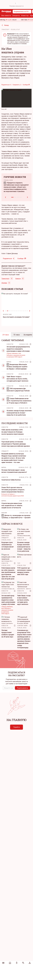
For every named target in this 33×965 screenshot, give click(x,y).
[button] (8, 688)
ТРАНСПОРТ (5, 29)
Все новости (6, 15)
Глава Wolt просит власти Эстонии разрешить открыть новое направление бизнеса (12, 489)
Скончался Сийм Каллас (11, 480)
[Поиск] (23, 963)
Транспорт (5, 278)
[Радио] (16, 963)
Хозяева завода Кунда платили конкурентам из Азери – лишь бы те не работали (19, 413)
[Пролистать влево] (3, 311)
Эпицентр (16, 15)
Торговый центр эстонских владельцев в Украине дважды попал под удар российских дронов (15, 444)
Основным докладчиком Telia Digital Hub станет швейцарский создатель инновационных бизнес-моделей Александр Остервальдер (24, 638)
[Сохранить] (30, 344)
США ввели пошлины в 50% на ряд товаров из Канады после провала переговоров (12, 432)
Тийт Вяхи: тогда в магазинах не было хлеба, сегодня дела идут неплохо (17, 379)
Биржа (9, 362)
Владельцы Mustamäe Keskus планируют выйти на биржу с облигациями (17, 366)
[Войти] (29, 963)
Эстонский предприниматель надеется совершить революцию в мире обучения (18, 349)
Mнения (4, 512)
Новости (10, 344)
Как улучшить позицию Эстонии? (16, 317)
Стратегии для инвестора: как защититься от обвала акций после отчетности (11, 505)
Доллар (4, 283)
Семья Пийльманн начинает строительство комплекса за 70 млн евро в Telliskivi (19, 401)
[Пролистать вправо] (30, 311)
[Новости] (10, 963)
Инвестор (25, 15)
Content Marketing (24, 625)
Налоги (18, 278)
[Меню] (3, 963)
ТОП (18, 563)
